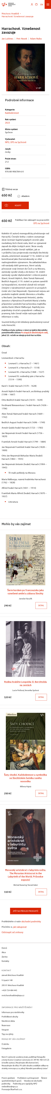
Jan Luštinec (7, 38)
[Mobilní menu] (48, 4)
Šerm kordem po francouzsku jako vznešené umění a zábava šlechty (25, 592)
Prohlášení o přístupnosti (28, 1078)
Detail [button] (41, 605)
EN (41, 4)
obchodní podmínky (31, 921)
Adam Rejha (36, 38)
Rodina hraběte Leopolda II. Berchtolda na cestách (25, 683)
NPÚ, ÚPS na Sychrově (15, 142)
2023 (7, 122)
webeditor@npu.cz (10, 1086)
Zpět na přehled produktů (25, 911)
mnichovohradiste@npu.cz (13, 995)
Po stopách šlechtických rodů (34, 332)
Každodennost (12, 112)
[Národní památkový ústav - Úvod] (9, 4)
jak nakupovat (20, 926)
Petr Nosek (21, 38)
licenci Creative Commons (19, 1059)
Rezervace (6, 1025)
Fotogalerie (6, 1048)
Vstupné (5, 1029)
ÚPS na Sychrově (41, 223)
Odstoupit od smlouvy (12, 932)
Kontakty (5, 961)
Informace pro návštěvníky (13, 1012)
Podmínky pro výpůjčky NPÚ (25, 1083)
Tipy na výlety (7, 1034)
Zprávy (4, 956)
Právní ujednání (8, 1078)
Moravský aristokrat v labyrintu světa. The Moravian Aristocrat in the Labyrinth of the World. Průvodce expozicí (25, 874)
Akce (4, 952)
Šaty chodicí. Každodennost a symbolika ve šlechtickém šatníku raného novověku (25, 778)
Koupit (18, 205)
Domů (4, 948)
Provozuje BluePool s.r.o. (12, 1089)
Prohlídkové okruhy (10, 1016)
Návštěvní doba (8, 1021)
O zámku (5, 1044)
